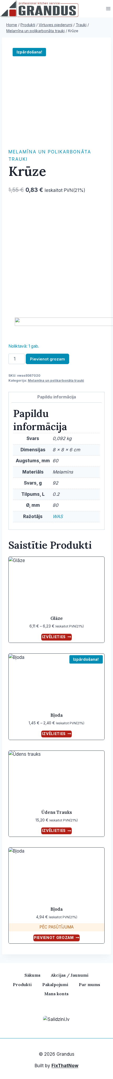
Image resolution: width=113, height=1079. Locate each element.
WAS (58, 516)
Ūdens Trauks (56, 812)
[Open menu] (108, 9)
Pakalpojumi (55, 984)
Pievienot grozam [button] (54, 938)
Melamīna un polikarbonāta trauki (56, 380)
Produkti (22, 984)
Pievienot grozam (47, 359)
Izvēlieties (54, 637)
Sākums (32, 975)
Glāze (56, 618)
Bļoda (56, 715)
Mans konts (56, 993)
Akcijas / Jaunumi (70, 975)
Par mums (89, 984)
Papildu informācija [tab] (56, 396)
